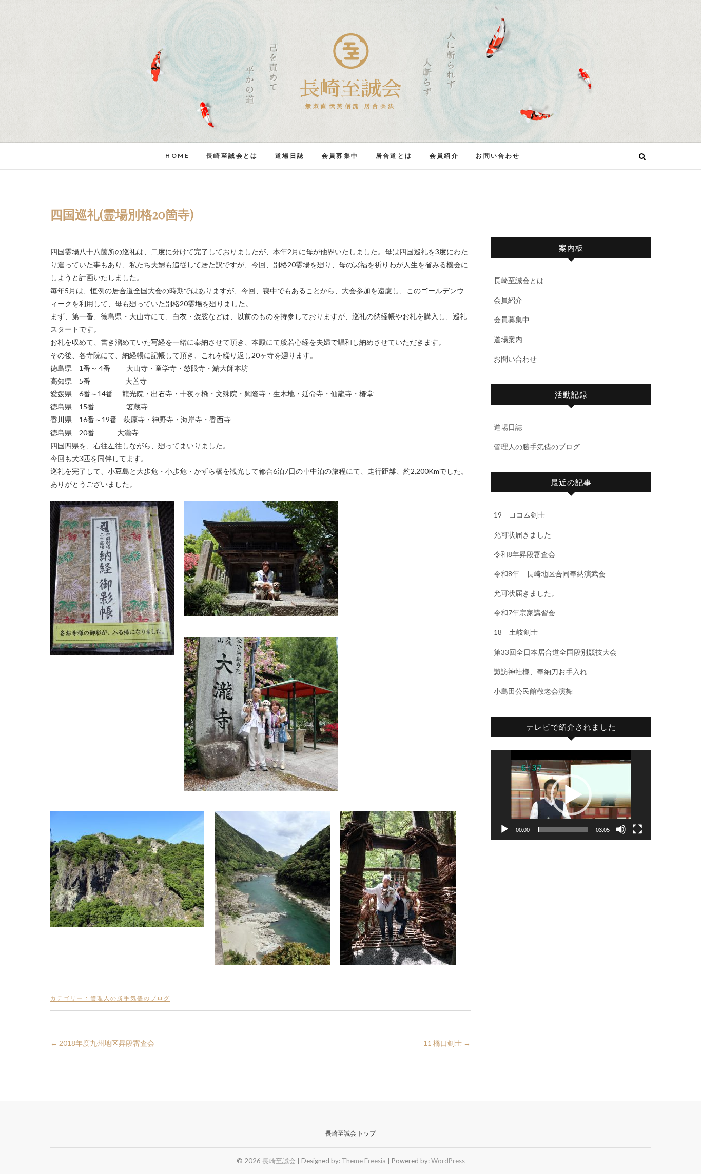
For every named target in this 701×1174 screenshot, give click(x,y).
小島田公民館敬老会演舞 (533, 691)
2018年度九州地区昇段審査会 (102, 1043)
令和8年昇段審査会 (524, 554)
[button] (571, 794)
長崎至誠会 (350, 89)
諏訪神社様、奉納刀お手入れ (540, 671)
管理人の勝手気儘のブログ (130, 997)
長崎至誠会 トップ (350, 1133)
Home (177, 156)
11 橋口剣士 (447, 1043)
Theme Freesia (364, 1161)
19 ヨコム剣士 (519, 514)
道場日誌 (290, 156)
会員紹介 (444, 156)
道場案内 (508, 339)
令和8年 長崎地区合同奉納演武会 (550, 573)
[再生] (504, 829)
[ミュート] (621, 829)
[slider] (563, 829)
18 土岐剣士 (516, 632)
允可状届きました (522, 534)
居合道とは (394, 156)
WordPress (448, 1161)
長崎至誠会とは (232, 156)
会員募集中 (340, 156)
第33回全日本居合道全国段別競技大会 (555, 652)
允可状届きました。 (526, 593)
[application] (571, 795)
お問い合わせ (498, 156)
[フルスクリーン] (637, 829)
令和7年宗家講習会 (524, 612)
